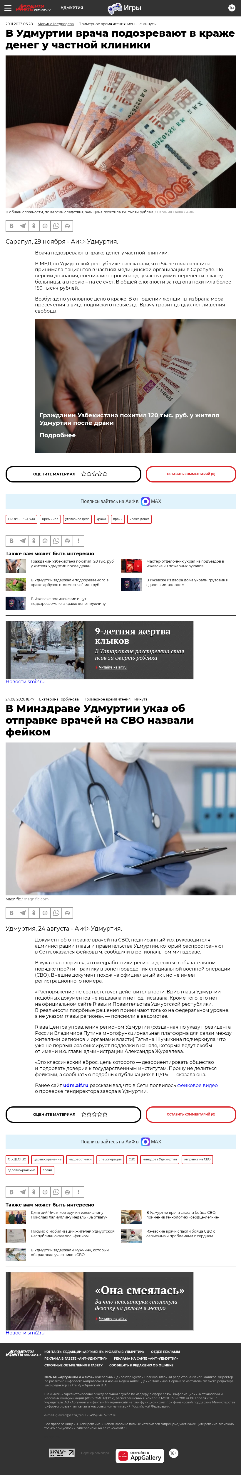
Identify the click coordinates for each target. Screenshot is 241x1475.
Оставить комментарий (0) (191, 474)
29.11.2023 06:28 (19, 24)
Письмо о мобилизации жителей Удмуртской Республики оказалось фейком (73, 1233)
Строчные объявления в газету (73, 1365)
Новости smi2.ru (25, 681)
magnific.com (36, 899)
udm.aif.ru (75, 1085)
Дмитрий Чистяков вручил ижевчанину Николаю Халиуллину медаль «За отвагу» (69, 1214)
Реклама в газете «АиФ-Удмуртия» (75, 1359)
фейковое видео (197, 1085)
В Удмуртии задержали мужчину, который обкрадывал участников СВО (70, 1252)
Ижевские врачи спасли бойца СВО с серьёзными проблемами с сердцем (180, 1233)
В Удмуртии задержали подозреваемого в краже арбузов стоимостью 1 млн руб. (69, 582)
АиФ (190, 212)
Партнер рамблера (95, 1453)
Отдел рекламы (165, 1352)
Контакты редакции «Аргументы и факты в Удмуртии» (94, 1352)
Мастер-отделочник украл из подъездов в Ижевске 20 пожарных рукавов (185, 563)
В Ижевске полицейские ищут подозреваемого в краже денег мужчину (68, 601)
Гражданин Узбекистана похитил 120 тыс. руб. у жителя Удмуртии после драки (129, 419)
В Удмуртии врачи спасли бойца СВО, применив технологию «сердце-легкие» (183, 1214)
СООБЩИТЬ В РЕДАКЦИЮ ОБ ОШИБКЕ (141, 1365)
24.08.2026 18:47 (20, 699)
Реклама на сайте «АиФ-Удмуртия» (146, 1359)
